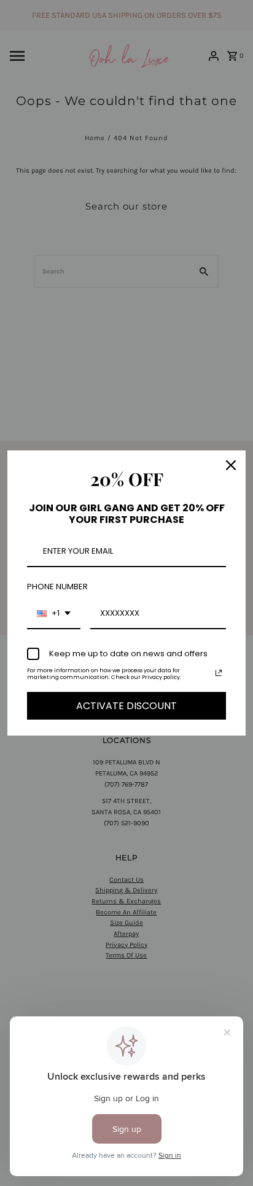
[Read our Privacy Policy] (218, 673)
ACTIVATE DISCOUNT (126, 706)
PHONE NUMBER (57, 586)
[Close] (231, 465)
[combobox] (53, 614)
